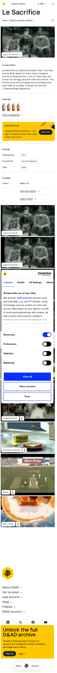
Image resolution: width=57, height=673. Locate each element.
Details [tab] (21, 282)
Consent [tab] (8, 282)
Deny (27, 396)
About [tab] (49, 282)
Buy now (46, 132)
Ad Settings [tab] (35, 282)
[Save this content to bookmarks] (52, 20)
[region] (28, 220)
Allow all (27, 376)
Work (5, 20)
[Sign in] (53, 3)
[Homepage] (26, 666)
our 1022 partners (22, 298)
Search (35, 666)
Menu (19, 666)
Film (23, 155)
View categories (11, 115)
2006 (23, 167)
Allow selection (27, 386)
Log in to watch (10, 54)
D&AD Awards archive (21, 20)
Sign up (9, 654)
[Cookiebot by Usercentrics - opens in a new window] (38, 274)
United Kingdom (29, 161)
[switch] (47, 344)
